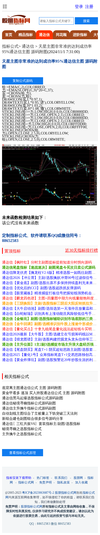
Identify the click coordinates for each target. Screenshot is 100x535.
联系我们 (61, 478)
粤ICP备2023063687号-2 (38, 492)
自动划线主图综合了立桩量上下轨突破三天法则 (39, 413)
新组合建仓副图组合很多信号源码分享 (32, 419)
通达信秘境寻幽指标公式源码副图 (29, 403)
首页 (8, 35)
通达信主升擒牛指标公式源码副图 (29, 408)
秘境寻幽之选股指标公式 (22, 429)
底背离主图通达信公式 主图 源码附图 (32, 388)
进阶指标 (80, 35)
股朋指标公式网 (65, 492)
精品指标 (25, 35)
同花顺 (61, 35)
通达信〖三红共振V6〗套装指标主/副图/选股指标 (41, 424)
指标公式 (10, 46)
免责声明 (45, 482)
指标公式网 (26, 482)
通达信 (44, 35)
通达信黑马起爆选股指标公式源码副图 (32, 398)
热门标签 (43, 478)
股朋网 (78, 478)
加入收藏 (81, 482)
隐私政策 (63, 482)
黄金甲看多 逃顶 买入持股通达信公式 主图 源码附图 (43, 393)
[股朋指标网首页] (16, 24)
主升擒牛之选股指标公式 (22, 434)
